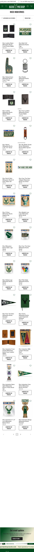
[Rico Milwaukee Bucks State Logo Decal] (8, 234)
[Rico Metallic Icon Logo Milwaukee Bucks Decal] (25, 201)
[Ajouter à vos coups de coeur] (14, 24)
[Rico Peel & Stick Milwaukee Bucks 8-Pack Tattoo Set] (8, 167)
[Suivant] (27, 434)
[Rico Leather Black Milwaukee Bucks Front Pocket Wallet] (8, 31)
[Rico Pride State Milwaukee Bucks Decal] (25, 268)
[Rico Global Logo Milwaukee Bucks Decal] (8, 268)
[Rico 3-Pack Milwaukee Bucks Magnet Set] (8, 201)
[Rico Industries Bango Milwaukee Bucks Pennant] (25, 408)
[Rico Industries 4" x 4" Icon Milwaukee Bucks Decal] (8, 408)
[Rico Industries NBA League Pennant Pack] (25, 337)
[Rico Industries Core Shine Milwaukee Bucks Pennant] (25, 373)
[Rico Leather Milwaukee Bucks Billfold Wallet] (8, 99)
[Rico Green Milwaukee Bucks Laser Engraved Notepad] (25, 302)
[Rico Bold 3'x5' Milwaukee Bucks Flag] (25, 31)
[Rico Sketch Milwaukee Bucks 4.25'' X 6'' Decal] (8, 133)
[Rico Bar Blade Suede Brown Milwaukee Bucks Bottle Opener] (25, 133)
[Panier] (31, 6)
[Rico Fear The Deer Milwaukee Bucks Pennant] (8, 302)
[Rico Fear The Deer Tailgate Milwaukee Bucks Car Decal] (25, 167)
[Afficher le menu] (2, 6)
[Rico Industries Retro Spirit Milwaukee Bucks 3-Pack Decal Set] (8, 373)
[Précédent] (7, 434)
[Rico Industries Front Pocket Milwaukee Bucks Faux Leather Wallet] (8, 337)
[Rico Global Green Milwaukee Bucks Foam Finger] (8, 65)
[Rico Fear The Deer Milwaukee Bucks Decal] (25, 234)
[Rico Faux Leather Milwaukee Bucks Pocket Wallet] (25, 99)
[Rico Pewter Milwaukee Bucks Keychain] (25, 65)
